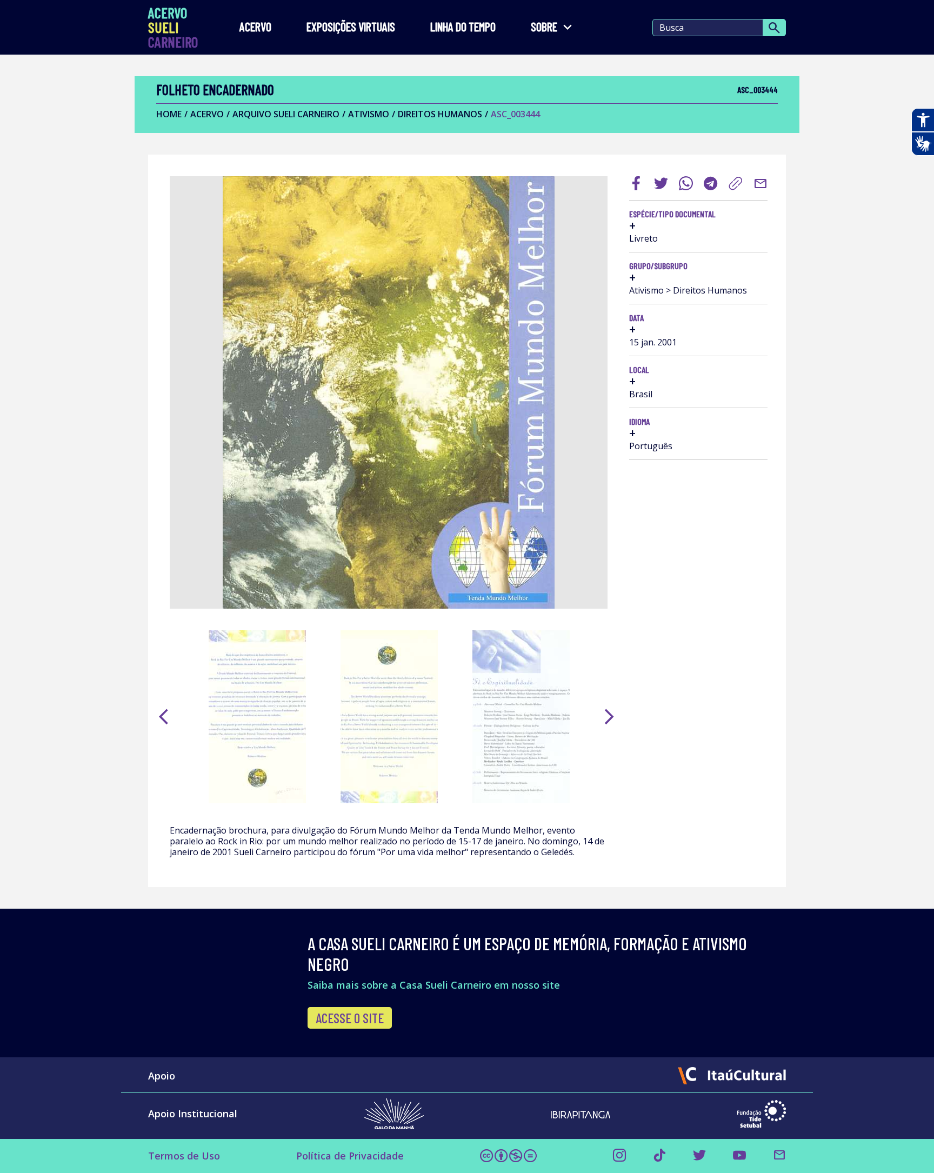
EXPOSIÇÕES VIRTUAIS (350, 27)
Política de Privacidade (350, 1155)
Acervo (255, 27)
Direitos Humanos (440, 114)
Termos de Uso (184, 1155)
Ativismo (368, 114)
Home (169, 114)
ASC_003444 (515, 114)
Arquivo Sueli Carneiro (285, 114)
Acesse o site (350, 1018)
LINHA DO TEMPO (463, 27)
